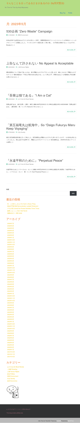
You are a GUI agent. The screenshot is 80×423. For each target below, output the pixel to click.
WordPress (71, 421)
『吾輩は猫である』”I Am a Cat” (29, 95)
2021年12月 (11, 352)
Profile (70, 13)
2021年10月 (11, 356)
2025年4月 (10, 258)
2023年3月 (10, 317)
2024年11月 (11, 270)
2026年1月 (10, 237)
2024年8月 (10, 277)
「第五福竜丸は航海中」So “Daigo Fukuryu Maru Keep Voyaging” (40, 126)
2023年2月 (10, 319)
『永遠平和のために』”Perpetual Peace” (34, 160)
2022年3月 (10, 345)
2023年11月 (11, 298)
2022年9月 (10, 331)
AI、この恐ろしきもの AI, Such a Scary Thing (21, 204)
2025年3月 (10, 261)
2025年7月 (10, 251)
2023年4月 (10, 314)
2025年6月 (10, 254)
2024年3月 (10, 289)
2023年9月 (10, 303)
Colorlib (59, 421)
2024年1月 (10, 293)
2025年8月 (10, 249)
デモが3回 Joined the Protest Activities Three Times (23, 208)
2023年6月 (10, 310)
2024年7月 (10, 279)
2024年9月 (10, 275)
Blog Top (62, 13)
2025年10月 (11, 244)
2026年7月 (10, 223)
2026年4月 (10, 230)
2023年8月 (10, 305)
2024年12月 (11, 268)
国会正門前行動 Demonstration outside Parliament (22, 206)
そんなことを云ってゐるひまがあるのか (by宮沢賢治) (35, 3)
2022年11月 (11, 326)
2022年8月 (10, 333)
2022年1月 (10, 349)
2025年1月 (10, 265)
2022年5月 (10, 340)
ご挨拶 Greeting (12, 369)
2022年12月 (11, 324)
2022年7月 (10, 335)
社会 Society (21, 132)
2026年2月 (10, 235)
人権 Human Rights (23, 67)
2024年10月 (11, 272)
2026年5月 (10, 228)
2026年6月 (10, 226)
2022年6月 (10, 338)
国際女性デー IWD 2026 (14, 213)
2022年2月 (10, 347)
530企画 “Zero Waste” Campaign (29, 31)
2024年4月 (10, 286)
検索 (7, 189)
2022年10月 (11, 328)
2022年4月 (10, 342)
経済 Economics (12, 381)
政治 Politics (11, 374)
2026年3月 (10, 233)
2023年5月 (10, 312)
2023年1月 (10, 321)
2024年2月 (10, 291)
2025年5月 (10, 256)
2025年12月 (11, 240)
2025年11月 (11, 242)
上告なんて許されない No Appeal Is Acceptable (39, 63)
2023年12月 (11, 296)
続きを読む (70, 50)
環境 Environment (23, 35)
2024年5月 (10, 284)
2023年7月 (10, 307)
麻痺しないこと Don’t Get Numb (17, 211)
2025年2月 (10, 263)
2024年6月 (10, 282)
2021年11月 (11, 354)
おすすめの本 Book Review (25, 99)
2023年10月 (11, 300)
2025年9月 (10, 247)
